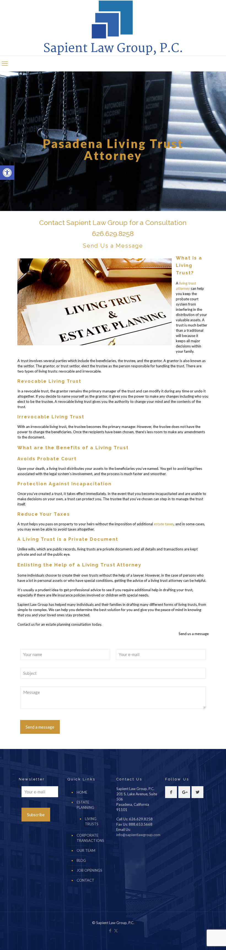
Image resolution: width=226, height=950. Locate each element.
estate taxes (164, 524)
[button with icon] (171, 792)
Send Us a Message (113, 245)
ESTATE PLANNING (85, 805)
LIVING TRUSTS (91, 821)
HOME (82, 792)
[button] (7, 172)
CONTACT (85, 880)
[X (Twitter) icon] (116, 930)
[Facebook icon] (110, 930)
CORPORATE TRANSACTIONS (90, 838)
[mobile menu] (4, 63)
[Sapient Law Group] (113, 27)
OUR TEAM (86, 850)
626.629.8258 (113, 233)
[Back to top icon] (199, 938)
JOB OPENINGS (89, 870)
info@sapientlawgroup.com (138, 835)
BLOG (81, 860)
